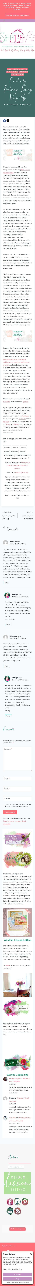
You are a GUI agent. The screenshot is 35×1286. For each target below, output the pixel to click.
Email (7, 788)
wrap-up (22, 451)
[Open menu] (4, 20)
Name (7, 779)
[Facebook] (4, 120)
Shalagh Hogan (14, 1078)
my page (6, 422)
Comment (8, 749)
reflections (14, 451)
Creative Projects (20, 69)
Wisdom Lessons (17, 74)
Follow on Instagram (17, 1229)
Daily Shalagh (12, 72)
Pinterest (16, 424)
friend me (22, 419)
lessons (6, 451)
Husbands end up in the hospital (14, 359)
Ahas (9, 69)
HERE (8, 965)
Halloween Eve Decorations (27, 515)
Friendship (24, 72)
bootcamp (7, 447)
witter (8, 424)
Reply (6, 582)
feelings (23, 447)
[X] (8, 120)
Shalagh (15, 594)
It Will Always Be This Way (8, 515)
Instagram (25, 416)
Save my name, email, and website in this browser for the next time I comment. (18, 805)
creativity (15, 447)
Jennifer (13, 541)
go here (25, 402)
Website (7, 798)
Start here (6, 402)
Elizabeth (12, 1118)
